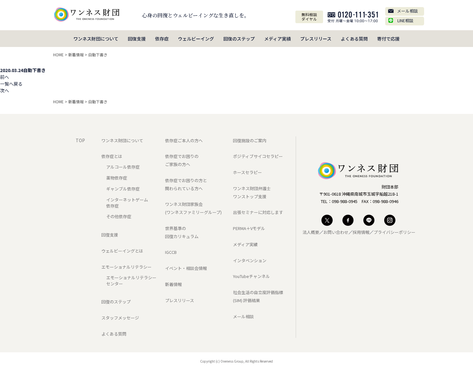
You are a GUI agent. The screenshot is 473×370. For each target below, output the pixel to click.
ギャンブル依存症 (123, 189)
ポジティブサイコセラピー (258, 156)
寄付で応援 (388, 38)
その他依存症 (118, 216)
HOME (58, 54)
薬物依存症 (116, 178)
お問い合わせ (335, 232)
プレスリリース (315, 38)
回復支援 (137, 38)
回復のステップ (239, 38)
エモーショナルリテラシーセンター (131, 280)
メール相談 (407, 11)
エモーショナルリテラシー (126, 267)
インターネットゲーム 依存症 (127, 203)
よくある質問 (354, 38)
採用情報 (361, 232)
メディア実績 (277, 38)
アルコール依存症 (123, 167)
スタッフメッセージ (120, 318)
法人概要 (310, 232)
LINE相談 (405, 20)
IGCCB (171, 252)
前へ (4, 77)
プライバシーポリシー (394, 232)
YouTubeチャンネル (251, 276)
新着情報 (76, 54)
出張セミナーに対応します (258, 212)
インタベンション (249, 260)
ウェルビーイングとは (122, 251)
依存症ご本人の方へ (184, 140)
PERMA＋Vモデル (249, 228)
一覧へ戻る (11, 83)
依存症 (162, 38)
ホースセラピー (247, 172)
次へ (4, 90)
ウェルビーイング (196, 38)
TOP (80, 140)
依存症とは (111, 156)
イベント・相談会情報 (186, 268)
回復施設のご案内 (249, 140)
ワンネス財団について (95, 38)
